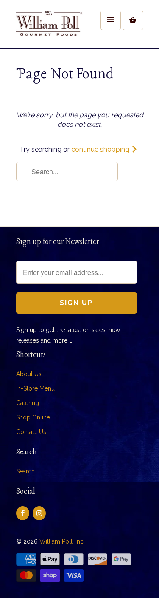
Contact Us (31, 431)
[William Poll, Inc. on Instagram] (39, 513)
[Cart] (133, 20)
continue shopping (101, 149)
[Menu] (110, 20)
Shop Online (33, 417)
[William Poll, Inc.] (50, 27)
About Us (29, 374)
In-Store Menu (35, 388)
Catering (27, 403)
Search (25, 471)
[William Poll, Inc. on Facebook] (22, 513)
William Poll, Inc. (62, 541)
